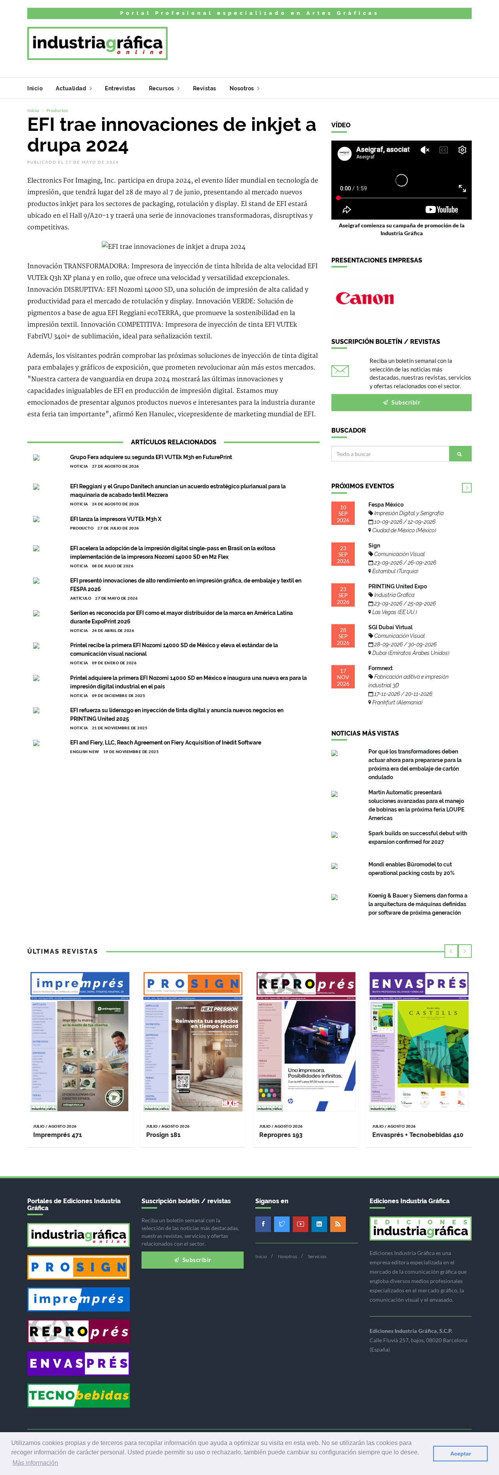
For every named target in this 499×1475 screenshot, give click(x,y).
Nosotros (243, 88)
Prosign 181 (163, 1135)
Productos (57, 110)
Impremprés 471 (57, 1135)
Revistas (204, 88)
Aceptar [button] (460, 1453)
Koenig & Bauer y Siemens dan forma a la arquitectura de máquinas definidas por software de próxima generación (417, 904)
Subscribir (405, 402)
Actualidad (72, 88)
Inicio (34, 88)
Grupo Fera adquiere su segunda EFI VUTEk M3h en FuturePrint (151, 457)
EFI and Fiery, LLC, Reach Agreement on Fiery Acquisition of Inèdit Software (165, 742)
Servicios (317, 1256)
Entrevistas (120, 88)
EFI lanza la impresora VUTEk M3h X (115, 519)
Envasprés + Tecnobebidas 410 (418, 1135)
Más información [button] (35, 1462)
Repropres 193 (281, 1135)
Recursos (162, 88)
